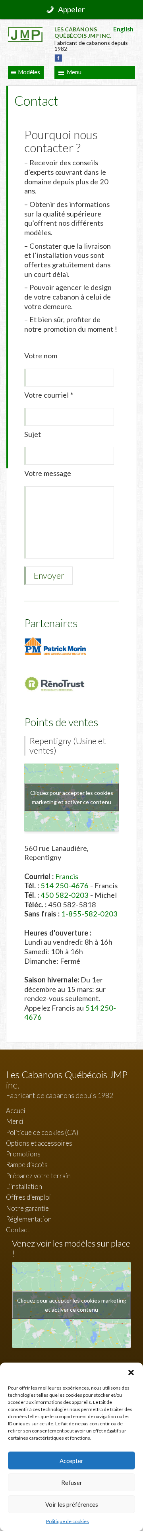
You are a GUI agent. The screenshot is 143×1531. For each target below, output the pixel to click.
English (123, 29)
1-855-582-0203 (89, 913)
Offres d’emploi (28, 1197)
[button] (131, 1372)
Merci (14, 1121)
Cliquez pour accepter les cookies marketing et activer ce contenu (71, 797)
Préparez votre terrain (38, 1175)
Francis (66, 876)
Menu (74, 72)
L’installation (24, 1186)
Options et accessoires (39, 1143)
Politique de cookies (67, 1521)
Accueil (16, 1110)
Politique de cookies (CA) (42, 1132)
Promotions (23, 1154)
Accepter (71, 1460)
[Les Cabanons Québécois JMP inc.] (25, 33)
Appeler (71, 9)
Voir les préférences (71, 1504)
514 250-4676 (65, 885)
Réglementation (29, 1219)
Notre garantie (27, 1208)
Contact (17, 1230)
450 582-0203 (65, 895)
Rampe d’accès (27, 1164)
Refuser (71, 1482)
